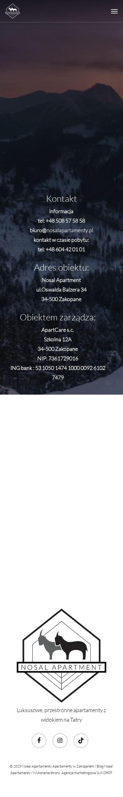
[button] (114, 11)
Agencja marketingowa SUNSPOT (86, 772)
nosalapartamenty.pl (70, 230)
